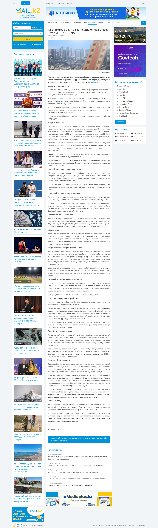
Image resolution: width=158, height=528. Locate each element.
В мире (61, 23)
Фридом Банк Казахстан (128, 113)
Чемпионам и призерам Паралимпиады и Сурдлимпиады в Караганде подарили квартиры (26, 81)
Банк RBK (122, 98)
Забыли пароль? (19, 44)
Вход (143, 3)
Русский (25, 3)
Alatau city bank (125, 86)
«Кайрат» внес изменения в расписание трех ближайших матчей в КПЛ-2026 (27, 287)
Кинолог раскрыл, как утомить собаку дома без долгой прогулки (27, 435)
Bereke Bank (123, 92)
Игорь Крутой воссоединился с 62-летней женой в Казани (28, 377)
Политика (68, 23)
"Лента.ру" (64, 98)
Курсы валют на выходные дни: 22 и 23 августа (28, 228)
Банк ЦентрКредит (126, 101)
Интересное (92, 23)
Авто (85, 23)
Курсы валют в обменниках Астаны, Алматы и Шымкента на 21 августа (27, 348)
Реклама (60, 3)
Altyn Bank (123, 89)
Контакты (41, 526)
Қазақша (16, 3)
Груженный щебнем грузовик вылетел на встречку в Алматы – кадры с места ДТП (27, 497)
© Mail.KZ (26, 526)
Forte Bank (123, 95)
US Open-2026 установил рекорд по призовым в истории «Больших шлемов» (27, 200)
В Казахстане (52, 23)
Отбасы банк (124, 107)
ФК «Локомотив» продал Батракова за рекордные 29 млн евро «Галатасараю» (26, 111)
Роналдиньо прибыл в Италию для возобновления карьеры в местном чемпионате (27, 141)
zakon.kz (60, 429)
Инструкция (71, 3)
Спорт (100, 23)
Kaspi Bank (123, 116)
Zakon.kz (95, 82)
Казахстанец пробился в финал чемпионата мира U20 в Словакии (28, 257)
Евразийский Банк (126, 104)
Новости (50, 3)
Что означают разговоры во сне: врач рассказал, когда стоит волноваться (26, 405)
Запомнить (38, 44)
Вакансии (131, 526)
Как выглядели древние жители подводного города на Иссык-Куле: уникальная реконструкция (28, 466)
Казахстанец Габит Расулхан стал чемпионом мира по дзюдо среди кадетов (26, 171)
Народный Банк (125, 110)
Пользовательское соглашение (116, 526)
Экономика (78, 23)
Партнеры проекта (98, 526)
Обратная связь (141, 526)
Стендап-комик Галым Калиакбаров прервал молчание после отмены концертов (25, 318)
